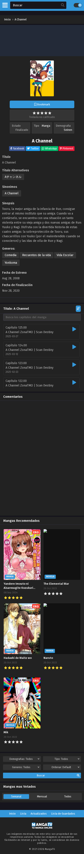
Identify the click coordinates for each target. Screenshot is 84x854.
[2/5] (38, 113)
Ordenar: (61, 767)
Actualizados (39, 813)
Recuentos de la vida (36, 255)
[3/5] (42, 113)
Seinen (68, 129)
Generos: (21, 767)
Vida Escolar (65, 255)
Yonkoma (11, 263)
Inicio (12, 813)
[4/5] (46, 113)
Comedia (10, 255)
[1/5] (34, 113)
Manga (46, 125)
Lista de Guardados (63, 813)
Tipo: (61, 759)
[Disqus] (42, 458)
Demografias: (21, 759)
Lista (23, 813)
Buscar (41, 775)
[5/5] (50, 113)
